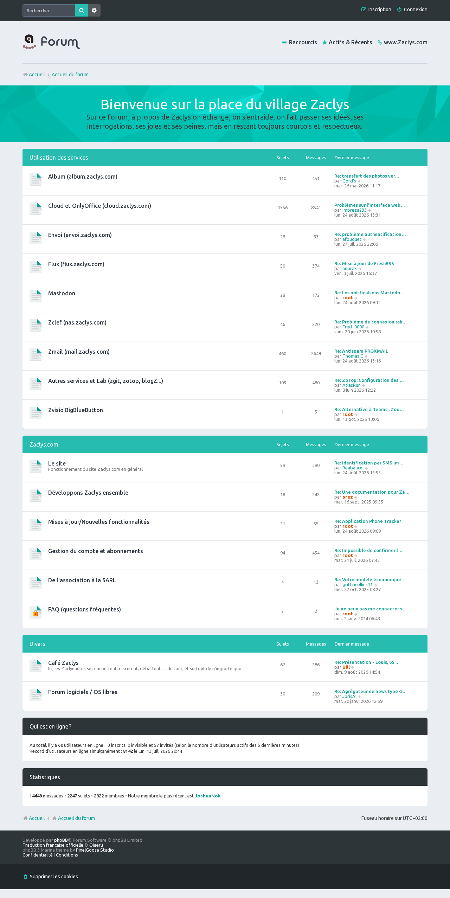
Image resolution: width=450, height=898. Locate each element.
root (347, 297)
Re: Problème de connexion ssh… (370, 321)
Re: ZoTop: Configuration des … (369, 380)
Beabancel (353, 467)
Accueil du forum (76, 818)
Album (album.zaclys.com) (82, 176)
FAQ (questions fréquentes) (84, 609)
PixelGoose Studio (95, 849)
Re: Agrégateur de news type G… (370, 691)
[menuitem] (412, 9)
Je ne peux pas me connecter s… (370, 608)
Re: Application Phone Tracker (367, 521)
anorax (349, 268)
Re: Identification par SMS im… (369, 462)
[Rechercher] (81, 10)
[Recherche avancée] (94, 10)
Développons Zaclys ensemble (88, 492)
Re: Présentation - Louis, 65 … (367, 662)
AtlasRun (351, 385)
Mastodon (61, 293)
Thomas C (352, 355)
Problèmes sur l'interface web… (369, 205)
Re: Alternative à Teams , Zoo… (369, 409)
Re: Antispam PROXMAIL (361, 350)
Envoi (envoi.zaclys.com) (80, 235)
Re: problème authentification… (370, 234)
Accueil (37, 818)
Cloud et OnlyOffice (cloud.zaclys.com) (99, 206)
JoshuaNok (208, 795)
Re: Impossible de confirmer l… (368, 550)
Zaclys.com (44, 444)
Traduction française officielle (52, 844)
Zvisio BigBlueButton (75, 410)
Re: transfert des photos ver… (366, 175)
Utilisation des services (59, 157)
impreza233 (354, 209)
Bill (346, 667)
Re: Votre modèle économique (367, 579)
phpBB (61, 840)
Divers (37, 644)
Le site (57, 463)
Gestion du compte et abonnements (95, 551)
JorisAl (349, 696)
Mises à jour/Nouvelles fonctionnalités (98, 522)
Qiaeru (96, 844)
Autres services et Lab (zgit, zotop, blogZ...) (105, 381)
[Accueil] (51, 42)
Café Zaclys (63, 663)
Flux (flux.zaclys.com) (76, 264)
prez (347, 496)
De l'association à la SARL (82, 580)
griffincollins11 (357, 584)
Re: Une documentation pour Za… (372, 491)
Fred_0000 (353, 326)
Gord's (349, 180)
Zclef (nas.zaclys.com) (77, 322)
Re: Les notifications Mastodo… (369, 292)
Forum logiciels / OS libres (82, 692)
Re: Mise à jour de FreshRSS (364, 263)
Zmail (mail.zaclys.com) (79, 351)
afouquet (351, 239)
